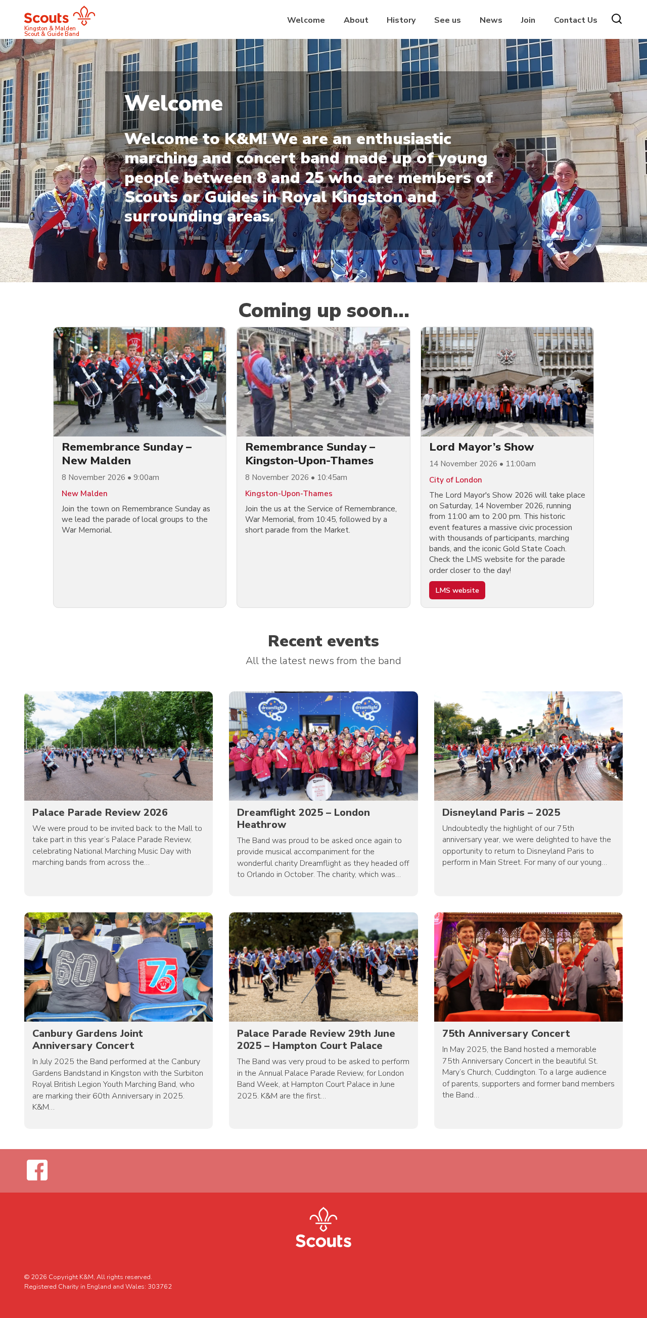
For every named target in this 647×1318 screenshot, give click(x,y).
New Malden (85, 494)
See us (447, 20)
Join (528, 20)
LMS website (457, 590)
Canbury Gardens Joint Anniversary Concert (87, 1039)
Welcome (306, 20)
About (356, 20)
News (491, 20)
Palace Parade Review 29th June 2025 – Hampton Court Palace (316, 1039)
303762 (160, 1286)
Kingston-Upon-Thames (289, 494)
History (401, 20)
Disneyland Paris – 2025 (501, 812)
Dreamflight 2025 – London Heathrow (303, 818)
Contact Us (575, 20)
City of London (455, 480)
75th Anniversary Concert (506, 1033)
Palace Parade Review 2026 (100, 812)
